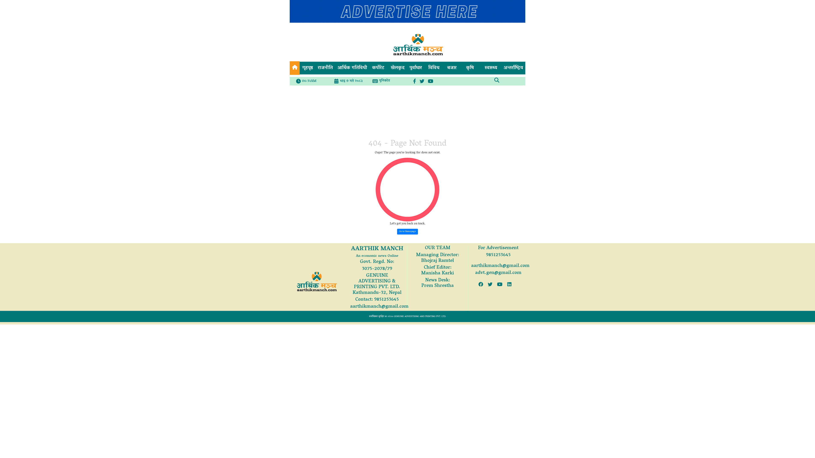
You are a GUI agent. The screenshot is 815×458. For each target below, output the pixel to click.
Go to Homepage (407, 231)
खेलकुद (398, 68)
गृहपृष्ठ (307, 68)
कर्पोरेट (378, 68)
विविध (433, 68)
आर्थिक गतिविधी (352, 68)
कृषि (470, 68)
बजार (452, 68)
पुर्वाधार (416, 68)
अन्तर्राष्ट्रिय (513, 68)
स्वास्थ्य (491, 68)
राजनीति (325, 68)
